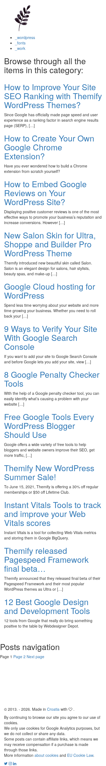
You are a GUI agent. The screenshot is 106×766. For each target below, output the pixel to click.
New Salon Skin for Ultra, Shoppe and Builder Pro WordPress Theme (50, 244)
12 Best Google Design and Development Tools (47, 606)
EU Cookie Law (80, 755)
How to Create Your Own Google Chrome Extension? (49, 147)
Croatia (53, 709)
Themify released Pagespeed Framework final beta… (46, 559)
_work (20, 48)
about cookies (46, 755)
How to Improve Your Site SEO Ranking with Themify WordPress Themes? (53, 96)
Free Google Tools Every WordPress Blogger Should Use (49, 425)
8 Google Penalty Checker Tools (51, 379)
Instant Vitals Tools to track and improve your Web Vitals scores (52, 513)
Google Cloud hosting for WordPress (49, 290)
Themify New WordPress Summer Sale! (49, 472)
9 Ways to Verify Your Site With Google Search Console (50, 337)
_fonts (20, 43)
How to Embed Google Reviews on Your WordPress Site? (45, 193)
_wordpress (25, 37)
